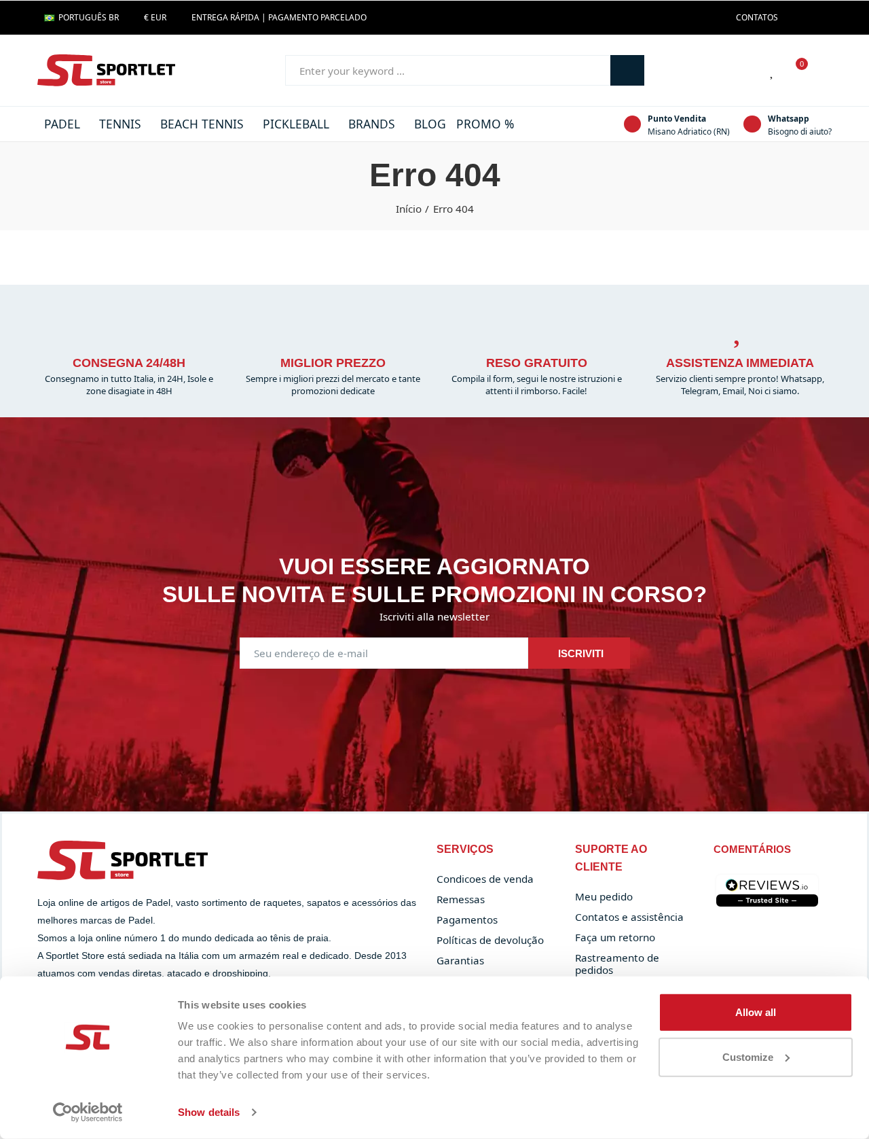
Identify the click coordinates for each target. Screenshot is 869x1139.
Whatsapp (788, 118)
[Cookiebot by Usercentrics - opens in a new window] (88, 1112)
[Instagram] (817, 18)
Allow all (755, 1012)
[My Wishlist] (772, 71)
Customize (747, 1056)
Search (627, 70)
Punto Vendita (677, 118)
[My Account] (825, 71)
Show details (209, 1112)
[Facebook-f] (796, 18)
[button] (757, 17)
